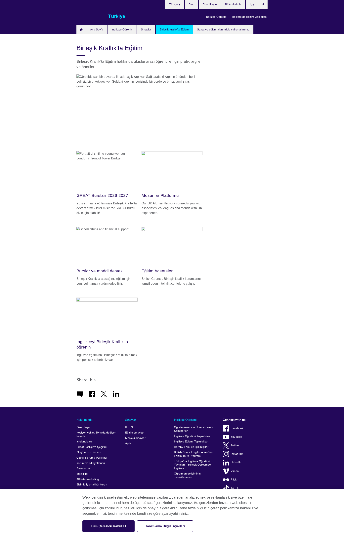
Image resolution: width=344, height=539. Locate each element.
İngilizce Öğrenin (122, 29)
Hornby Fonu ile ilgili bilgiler (191, 446)
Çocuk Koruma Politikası (91, 457)
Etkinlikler (82, 473)
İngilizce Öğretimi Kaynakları (192, 436)
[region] (172, 514)
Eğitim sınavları (135, 432)
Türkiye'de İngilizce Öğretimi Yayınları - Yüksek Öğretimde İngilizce (192, 465)
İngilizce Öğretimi (216, 16)
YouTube (236, 436)
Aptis (128, 443)
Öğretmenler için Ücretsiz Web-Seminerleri (193, 429)
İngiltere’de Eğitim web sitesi (249, 16)
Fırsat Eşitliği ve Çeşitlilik (91, 446)
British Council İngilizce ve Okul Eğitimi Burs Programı (193, 454)
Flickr (234, 479)
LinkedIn (236, 462)
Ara (265, 5)
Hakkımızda (84, 419)
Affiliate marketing (87, 479)
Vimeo (235, 471)
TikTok (235, 488)
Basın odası (83, 468)
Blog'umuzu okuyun (88, 452)
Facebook (237, 428)
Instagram (237, 453)
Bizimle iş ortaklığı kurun (91, 484)
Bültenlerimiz (233, 4)
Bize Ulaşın (210, 4)
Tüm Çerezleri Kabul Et (108, 526)
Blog (191, 4)
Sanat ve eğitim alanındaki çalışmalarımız (223, 29)
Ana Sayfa (96, 29)
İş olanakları (84, 441)
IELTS (129, 427)
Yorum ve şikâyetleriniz (90, 463)
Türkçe (174, 4)
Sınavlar (146, 29)
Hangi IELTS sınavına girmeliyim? (81, 29)
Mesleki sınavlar (135, 437)
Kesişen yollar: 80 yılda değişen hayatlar (96, 434)
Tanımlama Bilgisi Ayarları (165, 526)
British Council (88, 16)
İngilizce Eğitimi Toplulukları (191, 441)
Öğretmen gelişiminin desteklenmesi (187, 475)
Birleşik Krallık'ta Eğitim (174, 29)
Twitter (235, 445)
